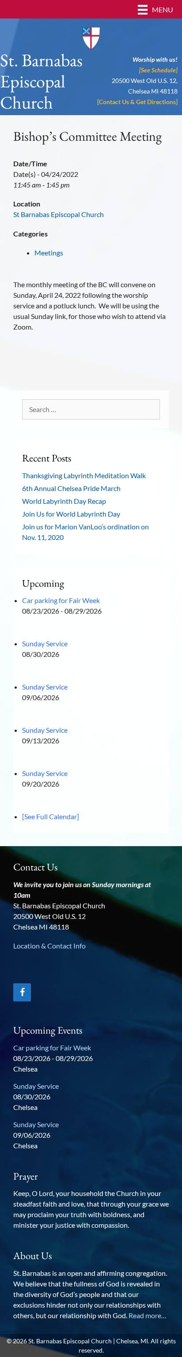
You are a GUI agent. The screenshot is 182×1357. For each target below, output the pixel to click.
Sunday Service (45, 643)
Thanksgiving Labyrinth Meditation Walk (84, 475)
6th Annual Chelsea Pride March (71, 488)
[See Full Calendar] (50, 816)
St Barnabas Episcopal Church (58, 214)
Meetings (48, 252)
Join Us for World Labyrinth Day (71, 514)
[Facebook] (22, 992)
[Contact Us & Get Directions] (137, 101)
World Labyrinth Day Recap (64, 501)
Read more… (148, 1315)
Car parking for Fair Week (61, 600)
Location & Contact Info (49, 945)
